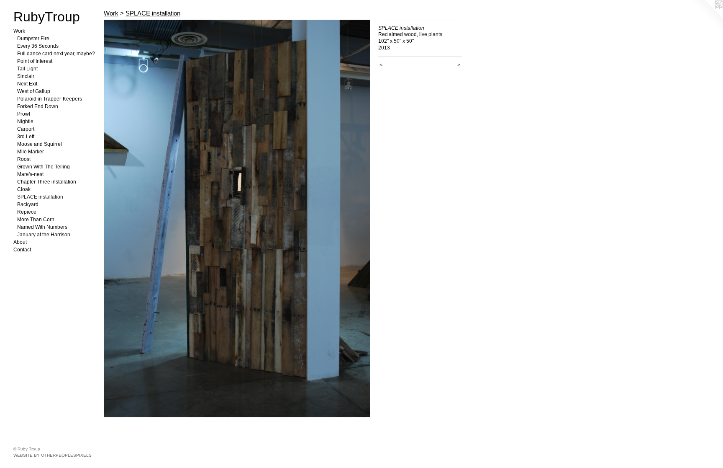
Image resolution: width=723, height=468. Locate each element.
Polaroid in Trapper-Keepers (49, 99)
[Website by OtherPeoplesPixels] (706, 17)
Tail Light (27, 69)
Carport (25, 129)
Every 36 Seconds (38, 46)
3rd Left (25, 137)
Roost (24, 159)
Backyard (27, 204)
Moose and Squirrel (39, 144)
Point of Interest (34, 61)
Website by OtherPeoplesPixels (52, 455)
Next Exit (27, 84)
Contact (22, 250)
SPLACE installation (40, 197)
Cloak (24, 189)
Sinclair (25, 76)
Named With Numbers (42, 227)
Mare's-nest (30, 174)
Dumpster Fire (33, 38)
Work (19, 31)
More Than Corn (35, 219)
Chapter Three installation (46, 182)
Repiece (26, 212)
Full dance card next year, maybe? (56, 54)
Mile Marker (30, 152)
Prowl (23, 114)
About (20, 242)
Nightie (25, 121)
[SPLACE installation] (237, 218)
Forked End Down (37, 106)
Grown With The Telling (43, 167)
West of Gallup (33, 91)
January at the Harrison (43, 235)
